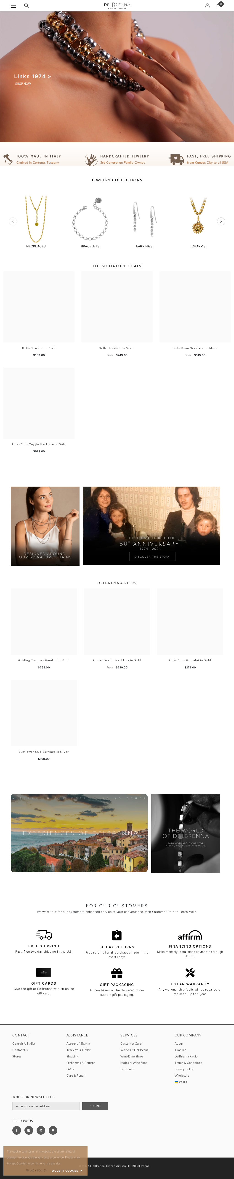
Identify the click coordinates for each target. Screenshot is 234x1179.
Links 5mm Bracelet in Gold (190, 660)
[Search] (26, 5)
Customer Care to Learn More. (174, 912)
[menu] (13, 5)
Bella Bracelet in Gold (39, 348)
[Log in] (207, 5)
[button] (221, 221)
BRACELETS (90, 246)
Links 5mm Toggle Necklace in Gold (39, 444)
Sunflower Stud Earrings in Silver (44, 751)
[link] (117, 160)
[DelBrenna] (36, 219)
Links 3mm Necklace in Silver (195, 348)
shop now (23, 83)
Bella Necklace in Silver (117, 348)
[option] (36, 221)
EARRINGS (144, 246)
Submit (95, 1106)
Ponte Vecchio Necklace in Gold (117, 660)
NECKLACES (36, 246)
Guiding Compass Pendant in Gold (44, 660)
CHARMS (198, 246)
